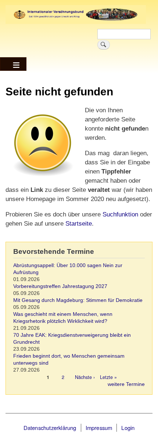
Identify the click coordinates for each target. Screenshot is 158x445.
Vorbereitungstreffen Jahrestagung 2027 (60, 286)
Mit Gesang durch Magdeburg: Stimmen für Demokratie (78, 300)
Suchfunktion (119, 214)
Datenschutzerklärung (50, 427)
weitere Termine (126, 384)
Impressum (99, 427)
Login (127, 427)
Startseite (78, 223)
